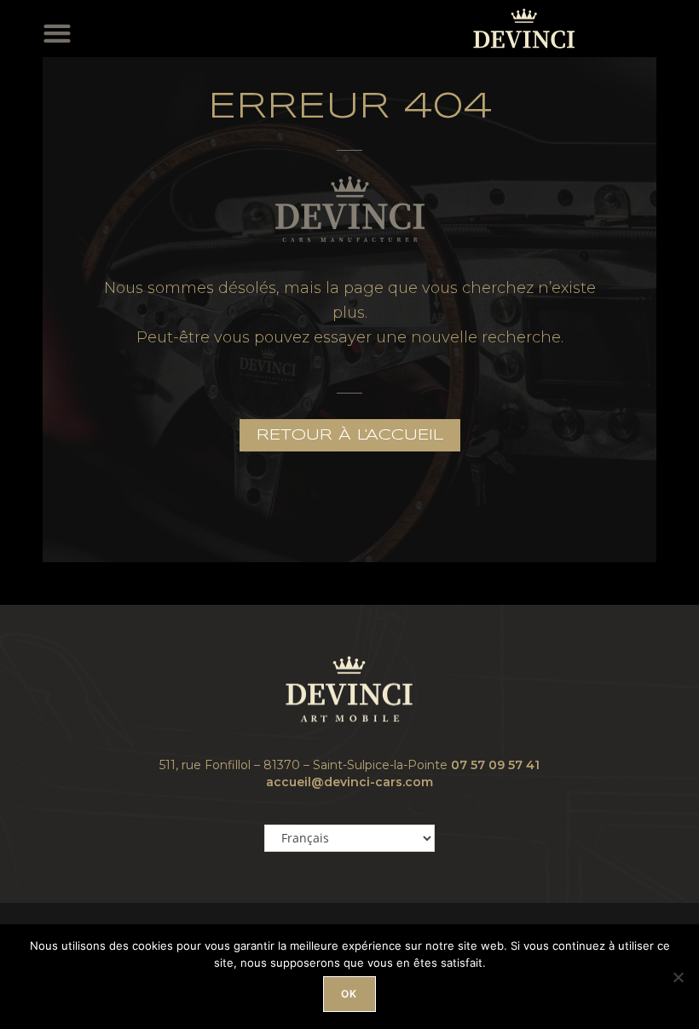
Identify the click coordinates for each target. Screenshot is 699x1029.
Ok (349, 993)
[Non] (677, 977)
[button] (61, 30)
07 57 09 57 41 (495, 765)
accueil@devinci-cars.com (349, 782)
